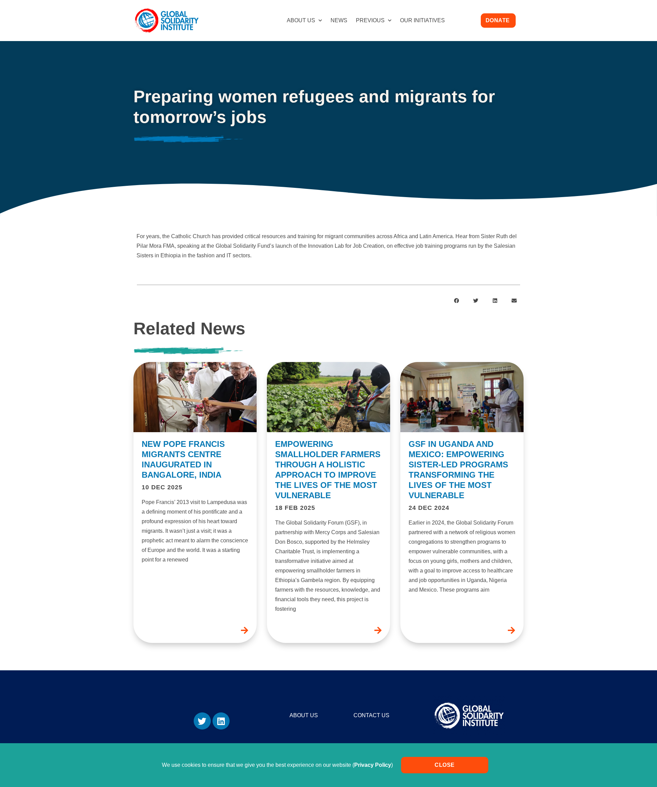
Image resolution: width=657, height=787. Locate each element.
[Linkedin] (221, 721)
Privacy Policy (372, 765)
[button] (457, 300)
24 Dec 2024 (429, 507)
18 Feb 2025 (295, 507)
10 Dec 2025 (162, 487)
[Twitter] (202, 721)
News (339, 20)
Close (445, 765)
